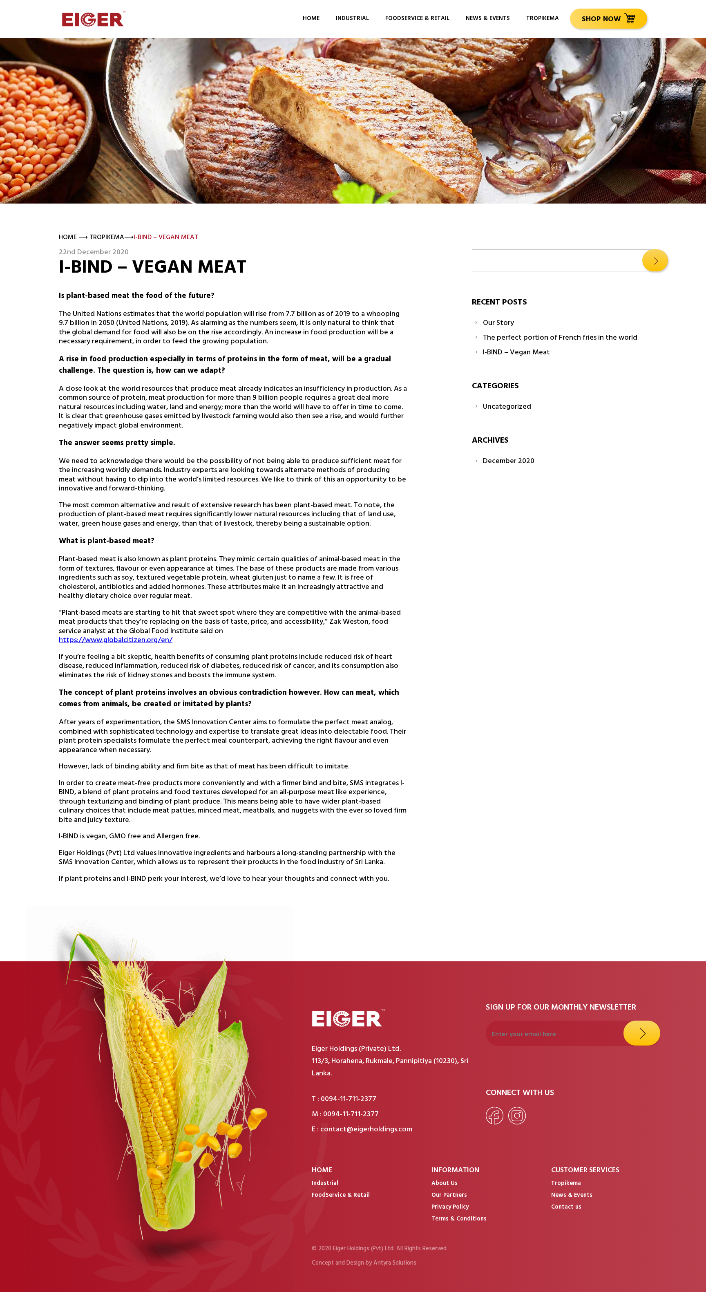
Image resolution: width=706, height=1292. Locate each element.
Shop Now (601, 20)
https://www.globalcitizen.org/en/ (115, 641)
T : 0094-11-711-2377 (344, 1100)
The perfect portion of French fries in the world (560, 338)
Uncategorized (507, 407)
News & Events (488, 19)
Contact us (566, 1208)
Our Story (498, 323)
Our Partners (449, 1196)
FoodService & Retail (417, 19)
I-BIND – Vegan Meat (516, 353)
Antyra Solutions (394, 1263)
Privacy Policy (450, 1208)
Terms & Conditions (459, 1220)
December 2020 (508, 462)
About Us (444, 1184)
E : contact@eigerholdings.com (362, 1130)
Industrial (352, 19)
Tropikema (542, 19)
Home (311, 19)
